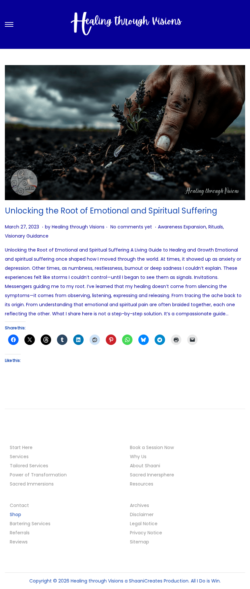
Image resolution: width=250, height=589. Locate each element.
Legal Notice (144, 523)
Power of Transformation (38, 475)
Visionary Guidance (27, 236)
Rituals (215, 227)
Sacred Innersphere (152, 475)
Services (19, 456)
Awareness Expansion (182, 227)
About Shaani (145, 465)
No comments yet (131, 227)
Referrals (20, 532)
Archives (139, 505)
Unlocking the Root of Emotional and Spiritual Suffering (111, 210)
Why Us (138, 456)
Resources (141, 484)
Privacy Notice (146, 532)
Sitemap (139, 542)
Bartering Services (30, 523)
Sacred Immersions (32, 484)
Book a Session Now (152, 447)
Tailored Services (29, 465)
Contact (19, 505)
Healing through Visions (78, 227)
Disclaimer (142, 514)
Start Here (21, 447)
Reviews (19, 542)
